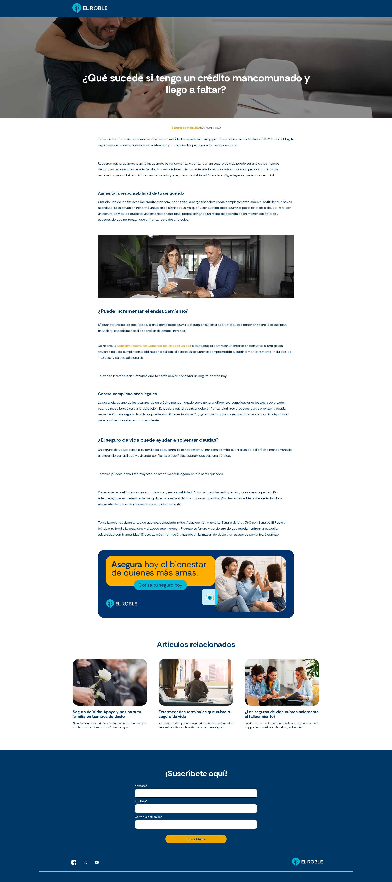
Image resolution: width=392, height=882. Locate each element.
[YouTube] (96, 862)
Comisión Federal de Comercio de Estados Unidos (154, 346)
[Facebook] (73, 862)
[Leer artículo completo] (109, 696)
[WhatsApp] (85, 862)
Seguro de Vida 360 (186, 128)
